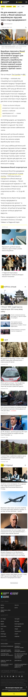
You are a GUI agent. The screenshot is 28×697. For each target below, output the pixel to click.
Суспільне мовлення (7, 646)
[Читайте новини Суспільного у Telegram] (19, 676)
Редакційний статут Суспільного (7, 665)
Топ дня (17, 619)
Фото (16, 607)
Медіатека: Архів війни (5, 610)
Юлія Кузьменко (8, 23)
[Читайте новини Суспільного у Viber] (16, 676)
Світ (2, 629)
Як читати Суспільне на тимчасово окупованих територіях (21, 656)
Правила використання (19, 647)
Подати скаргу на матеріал (6, 661)
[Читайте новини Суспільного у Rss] (2, 676)
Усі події (3, 619)
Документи (18, 660)
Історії (3, 631)
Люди (16, 629)
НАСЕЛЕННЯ (9, 6)
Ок (14, 693)
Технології (18, 631)
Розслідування (19, 624)
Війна (2, 605)
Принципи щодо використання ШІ (6, 650)
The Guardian (16, 74)
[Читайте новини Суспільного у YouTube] (13, 676)
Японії (22, 51)
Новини (17, 636)
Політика (3, 626)
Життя (23, 6)
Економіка (18, 626)
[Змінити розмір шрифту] (26, 27)
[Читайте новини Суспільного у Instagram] (10, 676)
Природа (3, 634)
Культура (3, 636)
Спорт (16, 634)
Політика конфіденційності (20, 650)
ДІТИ (14, 6)
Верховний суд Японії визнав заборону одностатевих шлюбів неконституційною (12, 248)
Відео (2, 607)
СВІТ (2, 8)
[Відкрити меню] (26, 2)
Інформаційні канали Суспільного (7, 654)
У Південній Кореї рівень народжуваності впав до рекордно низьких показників (12, 274)
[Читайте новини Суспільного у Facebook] (5, 676)
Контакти (17, 643)
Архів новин (4, 643)
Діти (18, 6)
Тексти (17, 605)
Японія (3, 6)
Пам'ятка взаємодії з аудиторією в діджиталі (21, 666)
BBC (24, 74)
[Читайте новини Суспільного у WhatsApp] (22, 676)
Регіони (17, 621)
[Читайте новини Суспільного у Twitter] (7, 676)
